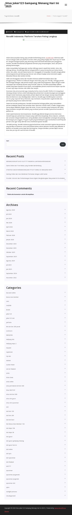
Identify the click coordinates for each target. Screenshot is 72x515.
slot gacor (9, 436)
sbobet (8, 360)
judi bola (8, 322)
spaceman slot (10, 483)
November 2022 (11, 278)
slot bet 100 (10, 411)
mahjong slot (10, 339)
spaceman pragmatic (12, 479)
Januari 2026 (10, 239)
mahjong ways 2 (11, 343)
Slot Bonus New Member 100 (15, 424)
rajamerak (9, 352)
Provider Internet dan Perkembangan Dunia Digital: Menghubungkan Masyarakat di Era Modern (35, 178)
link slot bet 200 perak (13, 326)
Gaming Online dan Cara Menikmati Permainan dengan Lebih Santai (26, 174)
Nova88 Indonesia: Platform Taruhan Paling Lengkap (31, 36)
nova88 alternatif (43, 32)
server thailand (11, 369)
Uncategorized (20, 32)
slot (7, 407)
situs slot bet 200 (11, 394)
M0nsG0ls (10, 32)
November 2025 (11, 248)
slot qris (8, 453)
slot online (9, 449)
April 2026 (9, 227)
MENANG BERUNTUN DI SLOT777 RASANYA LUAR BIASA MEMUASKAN (28, 161)
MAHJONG (9, 335)
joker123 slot (10, 318)
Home (49, 16)
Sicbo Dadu (9, 377)
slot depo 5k (10, 432)
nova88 (36, 32)
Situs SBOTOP (10, 390)
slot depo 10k (10, 428)
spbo (7, 487)
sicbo (7, 373)
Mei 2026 (9, 222)
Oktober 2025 (10, 252)
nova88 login (50, 58)
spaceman (9, 470)
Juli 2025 (9, 265)
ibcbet (8, 310)
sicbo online (9, 381)
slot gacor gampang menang (15, 441)
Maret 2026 (10, 231)
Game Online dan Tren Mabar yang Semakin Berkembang (23, 165)
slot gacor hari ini (11, 445)
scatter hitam (10, 365)
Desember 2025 (11, 244)
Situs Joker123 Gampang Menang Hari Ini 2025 (32, 5)
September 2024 (11, 273)
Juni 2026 (9, 218)
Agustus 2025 (10, 261)
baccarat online (11, 293)
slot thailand (10, 462)
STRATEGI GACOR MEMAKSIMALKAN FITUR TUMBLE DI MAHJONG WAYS (29, 170)
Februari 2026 (10, 235)
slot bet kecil (10, 420)
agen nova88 (30, 32)
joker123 (9, 314)
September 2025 (11, 256)
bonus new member (12, 297)
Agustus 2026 (10, 210)
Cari (7, 141)
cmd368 (8, 305)
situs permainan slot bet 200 (15, 386)
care (7, 301)
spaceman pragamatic (13, 475)
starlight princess (11, 491)
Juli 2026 (9, 214)
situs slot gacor (11, 398)
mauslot (8, 348)
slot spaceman (10, 458)
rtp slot (8, 356)
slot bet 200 (10, 415)
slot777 (8, 466)
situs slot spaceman (12, 403)
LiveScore (9, 331)
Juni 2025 (9, 269)
